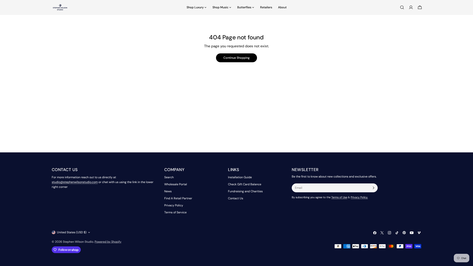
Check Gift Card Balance (244, 184)
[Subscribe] (373, 188)
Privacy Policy (173, 205)
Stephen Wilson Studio (78, 242)
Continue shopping (236, 58)
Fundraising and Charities (245, 191)
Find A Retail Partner (178, 198)
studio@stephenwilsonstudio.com (75, 182)
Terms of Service (175, 212)
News (168, 191)
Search (169, 177)
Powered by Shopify (108, 242)
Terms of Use (339, 197)
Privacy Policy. (359, 197)
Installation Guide (240, 177)
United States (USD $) (71, 232)
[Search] (402, 7)
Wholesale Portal (175, 184)
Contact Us (235, 198)
